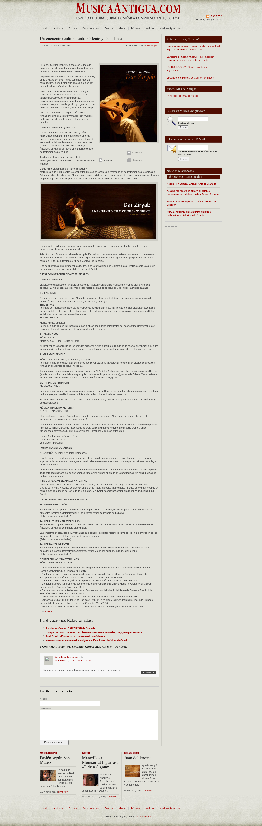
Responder (148, 672)
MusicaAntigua (150, 45)
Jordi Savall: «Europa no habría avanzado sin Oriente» (191, 203)
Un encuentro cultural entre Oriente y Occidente (81, 38)
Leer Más (112, 797)
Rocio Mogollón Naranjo (67, 657)
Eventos (109, 28)
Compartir (137, 160)
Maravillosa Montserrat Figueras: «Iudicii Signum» (100, 762)
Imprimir (108, 160)
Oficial (48, 611)
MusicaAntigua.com (170, 28)
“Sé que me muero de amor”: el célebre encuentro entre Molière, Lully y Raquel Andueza (193, 192)
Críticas (73, 28)
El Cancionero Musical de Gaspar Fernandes (190, 77)
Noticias (150, 28)
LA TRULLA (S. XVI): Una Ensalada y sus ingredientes (188, 69)
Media (122, 28)
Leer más (63, 792)
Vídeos (86, 753)
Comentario (45, 708)
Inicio (45, 28)
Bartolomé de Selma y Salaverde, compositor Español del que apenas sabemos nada (190, 58)
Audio (43, 753)
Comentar (137, 152)
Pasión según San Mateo (55, 760)
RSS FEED (216, 16)
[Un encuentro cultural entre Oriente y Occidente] (129, 144)
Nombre (43, 699)
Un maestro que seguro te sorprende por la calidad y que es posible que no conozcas (193, 48)
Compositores (132, 753)
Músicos (135, 28)
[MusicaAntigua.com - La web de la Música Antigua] (128, 22)
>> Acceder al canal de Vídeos (182, 96)
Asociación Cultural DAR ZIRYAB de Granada (191, 184)
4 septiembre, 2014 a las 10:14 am (72, 660)
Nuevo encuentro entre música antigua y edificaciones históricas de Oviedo (189, 213)
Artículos (58, 28)
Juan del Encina (137, 757)
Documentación (90, 28)
